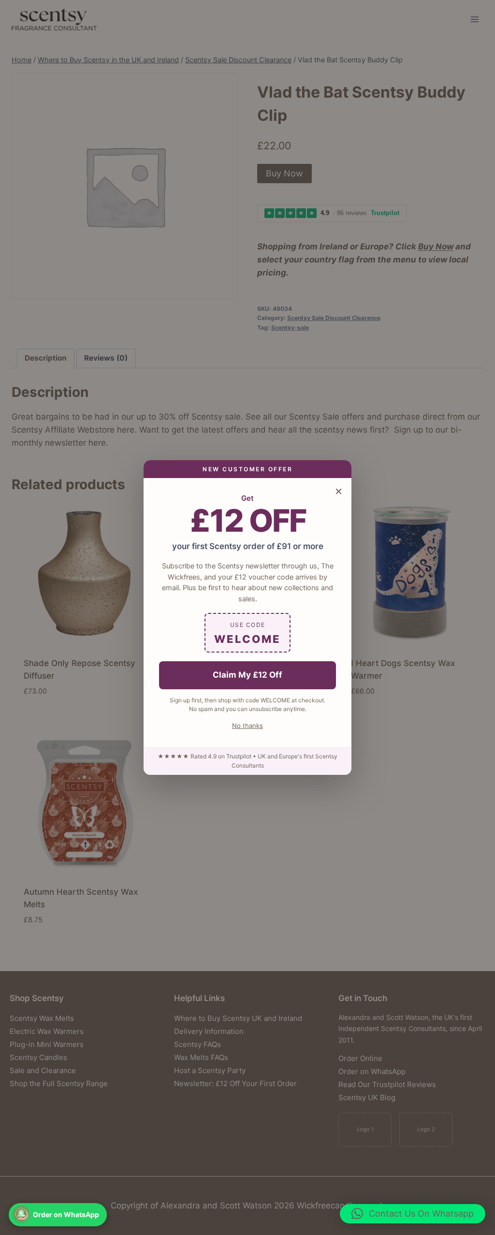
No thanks (247, 725)
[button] (412, 1213)
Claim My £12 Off (247, 675)
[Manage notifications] (21, 1213)
